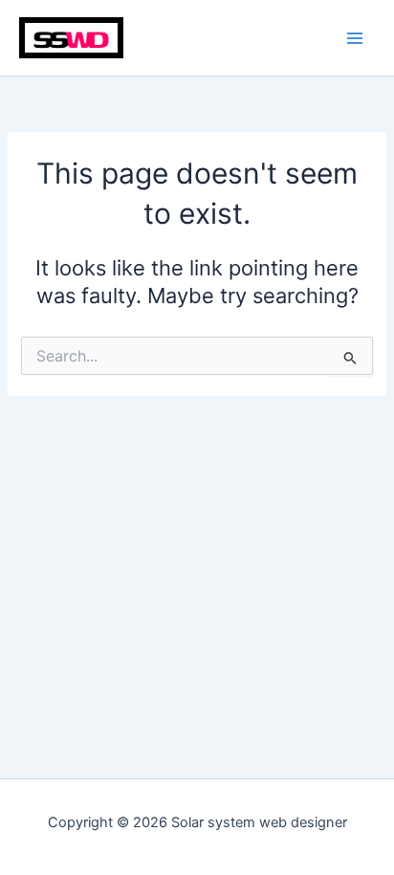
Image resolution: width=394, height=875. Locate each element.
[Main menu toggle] (355, 38)
